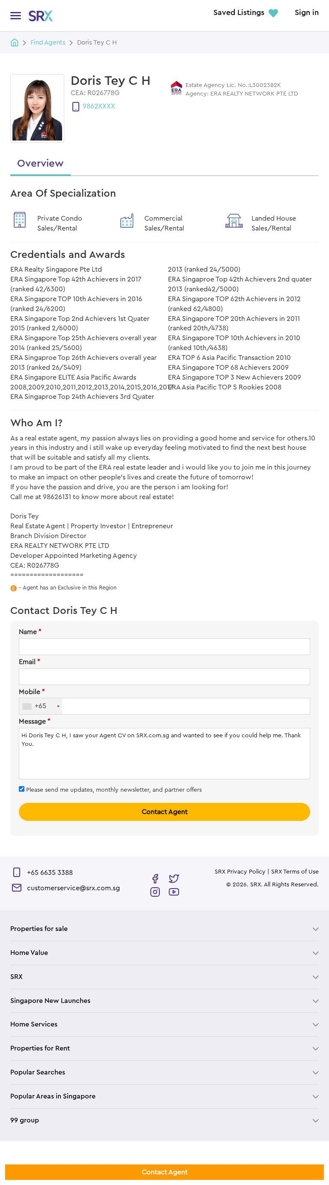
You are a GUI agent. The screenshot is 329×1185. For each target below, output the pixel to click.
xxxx (106, 106)
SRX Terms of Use (295, 872)
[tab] (164, 929)
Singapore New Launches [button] (50, 1000)
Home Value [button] (29, 952)
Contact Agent (165, 811)
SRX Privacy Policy (240, 872)
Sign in (307, 13)
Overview (40, 164)
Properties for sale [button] (39, 928)
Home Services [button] (33, 1024)
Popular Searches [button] (37, 1072)
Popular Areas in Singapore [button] (53, 1096)
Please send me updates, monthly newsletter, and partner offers (113, 790)
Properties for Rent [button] (40, 1048)
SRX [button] (16, 976)
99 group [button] (24, 1120)
